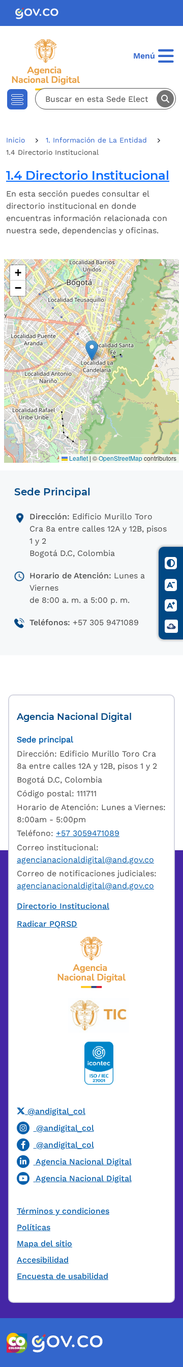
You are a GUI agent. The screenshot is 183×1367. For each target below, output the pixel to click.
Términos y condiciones (63, 1211)
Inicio (16, 140)
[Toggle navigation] (17, 99)
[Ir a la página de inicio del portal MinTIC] (99, 1015)
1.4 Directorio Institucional (87, 175)
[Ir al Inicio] (48, 64)
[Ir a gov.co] (66, 1342)
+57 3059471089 (87, 833)
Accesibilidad (43, 1260)
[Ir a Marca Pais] (17, 1342)
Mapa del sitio (44, 1243)
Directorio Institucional (63, 906)
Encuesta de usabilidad (62, 1276)
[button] (91, 350)
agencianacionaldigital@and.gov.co (85, 859)
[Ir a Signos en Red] (171, 626)
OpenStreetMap (120, 458)
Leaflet (78, 458)
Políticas (33, 1227)
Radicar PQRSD (47, 924)
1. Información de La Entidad (97, 140)
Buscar (165, 98)
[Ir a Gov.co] (41, 13)
